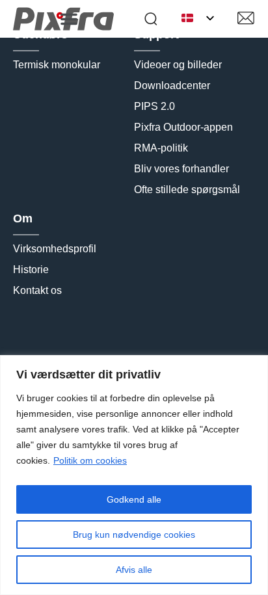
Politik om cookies (90, 460)
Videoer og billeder (178, 64)
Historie (31, 269)
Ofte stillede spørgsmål (187, 189)
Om (23, 218)
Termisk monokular (56, 64)
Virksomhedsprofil (54, 248)
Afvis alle (134, 569)
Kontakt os (37, 290)
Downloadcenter (172, 85)
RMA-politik (161, 147)
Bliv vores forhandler (181, 168)
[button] (69, 19)
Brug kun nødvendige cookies (134, 534)
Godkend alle (134, 499)
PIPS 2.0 (154, 106)
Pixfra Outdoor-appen (183, 127)
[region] (134, 475)
